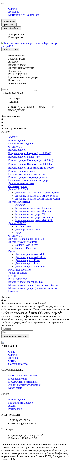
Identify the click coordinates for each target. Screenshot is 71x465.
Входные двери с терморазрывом (27, 177)
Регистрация (15, 37)
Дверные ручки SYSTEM (30, 266)
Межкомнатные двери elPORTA (34, 220)
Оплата (12, 8)
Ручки (12, 251)
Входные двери (17, 140)
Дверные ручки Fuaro (27, 260)
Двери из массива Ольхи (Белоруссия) (37, 192)
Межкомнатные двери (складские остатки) (33, 288)
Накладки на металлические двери (28, 180)
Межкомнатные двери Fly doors (33, 207)
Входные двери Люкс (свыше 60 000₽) (31, 167)
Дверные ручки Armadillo (30, 254)
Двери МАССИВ (18, 189)
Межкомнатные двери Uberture (33, 211)
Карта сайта (15, 387)
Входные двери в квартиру (24, 156)
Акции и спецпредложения (24, 384)
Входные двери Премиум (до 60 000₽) (30, 163)
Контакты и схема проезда (23, 14)
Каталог (6, 393)
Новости (13, 291)
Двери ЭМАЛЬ (17, 223)
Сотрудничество (18, 363)
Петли (12, 275)
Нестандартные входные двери (26, 174)
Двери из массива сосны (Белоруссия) (37, 198)
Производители (17, 378)
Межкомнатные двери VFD (31, 214)
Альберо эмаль (24, 226)
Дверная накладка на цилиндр (26, 238)
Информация (9, 345)
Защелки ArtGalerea (26, 244)
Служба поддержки (12, 369)
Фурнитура (15, 146)
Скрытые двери (17, 186)
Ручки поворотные (19, 269)
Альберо (20, 204)
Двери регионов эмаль (28, 229)
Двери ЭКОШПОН (19, 201)
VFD (18, 232)
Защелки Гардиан (25, 248)
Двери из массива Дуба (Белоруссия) (36, 195)
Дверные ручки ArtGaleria (30, 257)
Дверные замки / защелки (23, 241)
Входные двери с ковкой (22, 170)
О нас (11, 351)
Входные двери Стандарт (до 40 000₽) (30, 160)
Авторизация (16, 34)
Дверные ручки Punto (27, 263)
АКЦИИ (13, 137)
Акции (12, 405)
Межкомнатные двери (21, 143)
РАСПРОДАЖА (17, 278)
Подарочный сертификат (23, 381)
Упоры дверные (17, 272)
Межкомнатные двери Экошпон (34, 217)
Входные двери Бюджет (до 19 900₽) (29, 153)
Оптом (12, 360)
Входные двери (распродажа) (25, 281)
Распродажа (15, 408)
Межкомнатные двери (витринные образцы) (34, 285)
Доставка (13, 11)
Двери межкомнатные (21, 183)
